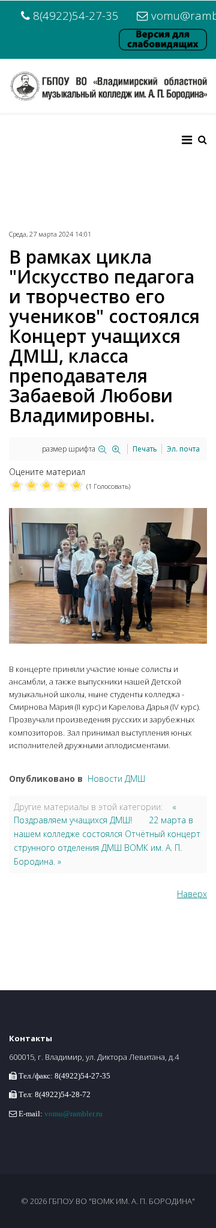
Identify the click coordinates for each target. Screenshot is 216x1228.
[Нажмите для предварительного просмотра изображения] (108, 576)
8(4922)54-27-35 (76, 15)
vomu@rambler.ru (73, 1114)
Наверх (192, 894)
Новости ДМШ (116, 778)
